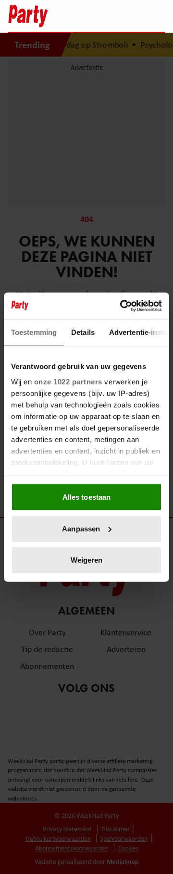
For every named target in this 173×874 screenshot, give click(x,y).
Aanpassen (81, 528)
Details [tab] (83, 332)
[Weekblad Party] (44, 16)
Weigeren (87, 560)
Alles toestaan (86, 497)
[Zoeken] (157, 17)
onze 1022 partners (68, 381)
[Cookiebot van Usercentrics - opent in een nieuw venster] (122, 305)
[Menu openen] (97, 16)
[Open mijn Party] (129, 16)
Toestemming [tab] (34, 332)
